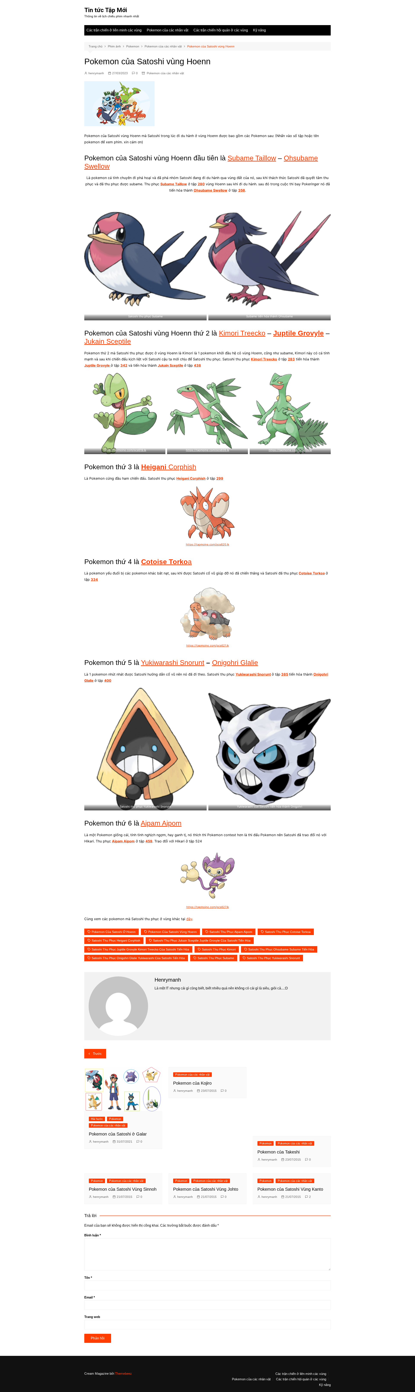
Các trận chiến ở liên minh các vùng (114, 30)
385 (284, 674)
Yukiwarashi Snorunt (172, 662)
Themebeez (123, 1373)
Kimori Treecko (242, 333)
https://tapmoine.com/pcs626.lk (207, 450)
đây (189, 919)
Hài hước (97, 1119)
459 (148, 841)
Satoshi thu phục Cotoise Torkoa (288, 932)
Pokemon (115, 1119)
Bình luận (92, 1235)
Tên (88, 1277)
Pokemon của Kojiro (192, 1083)
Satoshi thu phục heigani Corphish (116, 940)
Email (89, 1297)
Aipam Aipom (161, 823)
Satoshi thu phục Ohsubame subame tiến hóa (281, 949)
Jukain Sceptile (107, 341)
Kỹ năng (259, 30)
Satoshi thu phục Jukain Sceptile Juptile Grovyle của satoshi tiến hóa (202, 940)
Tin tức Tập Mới (105, 10)
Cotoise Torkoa (312, 573)
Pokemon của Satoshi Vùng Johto (205, 1189)
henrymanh (96, 73)
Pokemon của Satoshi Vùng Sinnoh (122, 1189)
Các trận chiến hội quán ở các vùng (220, 30)
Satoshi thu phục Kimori (219, 949)
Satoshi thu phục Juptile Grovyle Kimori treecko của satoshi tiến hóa (140, 949)
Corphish (168, 467)
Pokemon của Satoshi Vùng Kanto (290, 1189)
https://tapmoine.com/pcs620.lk (207, 544)
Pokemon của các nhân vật (167, 30)
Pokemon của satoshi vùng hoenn (172, 932)
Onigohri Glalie (235, 662)
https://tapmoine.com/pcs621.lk (207, 645)
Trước (97, 1053)
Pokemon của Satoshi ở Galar (118, 1134)
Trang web (92, 1317)
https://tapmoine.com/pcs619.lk (124, 450)
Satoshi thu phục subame (216, 958)
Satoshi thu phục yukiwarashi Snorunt (273, 958)
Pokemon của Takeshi (278, 1152)
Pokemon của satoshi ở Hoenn (114, 932)
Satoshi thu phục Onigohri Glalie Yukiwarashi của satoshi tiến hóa (138, 958)
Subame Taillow (252, 158)
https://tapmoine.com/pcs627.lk (207, 907)
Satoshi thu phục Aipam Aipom (230, 932)
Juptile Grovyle (298, 333)
